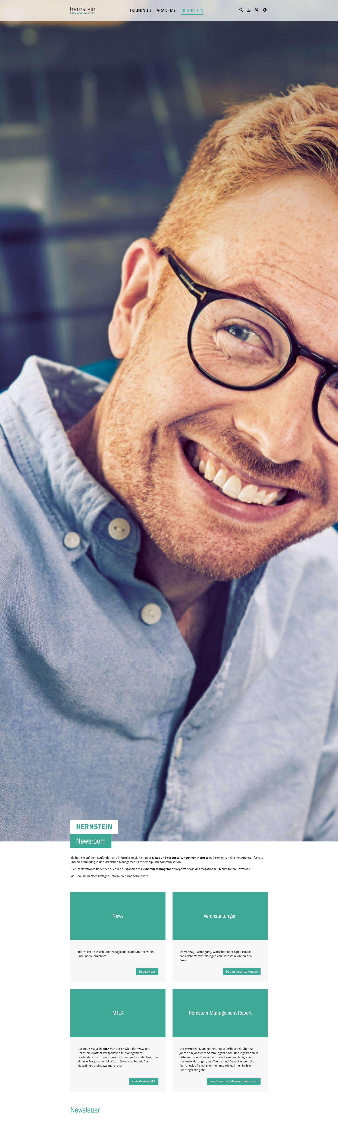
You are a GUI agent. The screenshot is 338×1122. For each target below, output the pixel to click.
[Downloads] (249, 10)
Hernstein (192, 10)
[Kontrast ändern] (265, 10)
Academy (166, 10)
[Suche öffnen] (241, 10)
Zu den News (147, 971)
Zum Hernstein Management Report (234, 1081)
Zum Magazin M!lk (144, 1081)
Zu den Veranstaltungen (242, 971)
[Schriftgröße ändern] (257, 10)
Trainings (140, 10)
